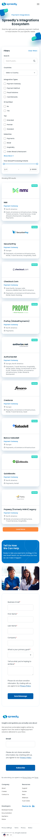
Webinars (25, 798)
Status (4, 819)
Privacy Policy (27, 777)
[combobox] (7, 835)
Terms (16, 828)
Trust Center (26, 801)
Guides (24, 791)
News (23, 794)
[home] (9, 4)
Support (24, 788)
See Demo (5, 816)
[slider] (4, 164)
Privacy (23, 828)
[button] (37, 4)
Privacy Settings (7, 828)
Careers (4, 791)
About (3, 788)
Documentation (7, 813)
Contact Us (5, 794)
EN (8, 835)
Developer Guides (7, 810)
